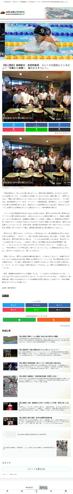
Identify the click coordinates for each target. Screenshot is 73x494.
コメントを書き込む (36, 469)
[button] (2, 41)
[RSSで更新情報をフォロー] (53, 320)
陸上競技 (6, 295)
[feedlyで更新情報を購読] (19, 320)
